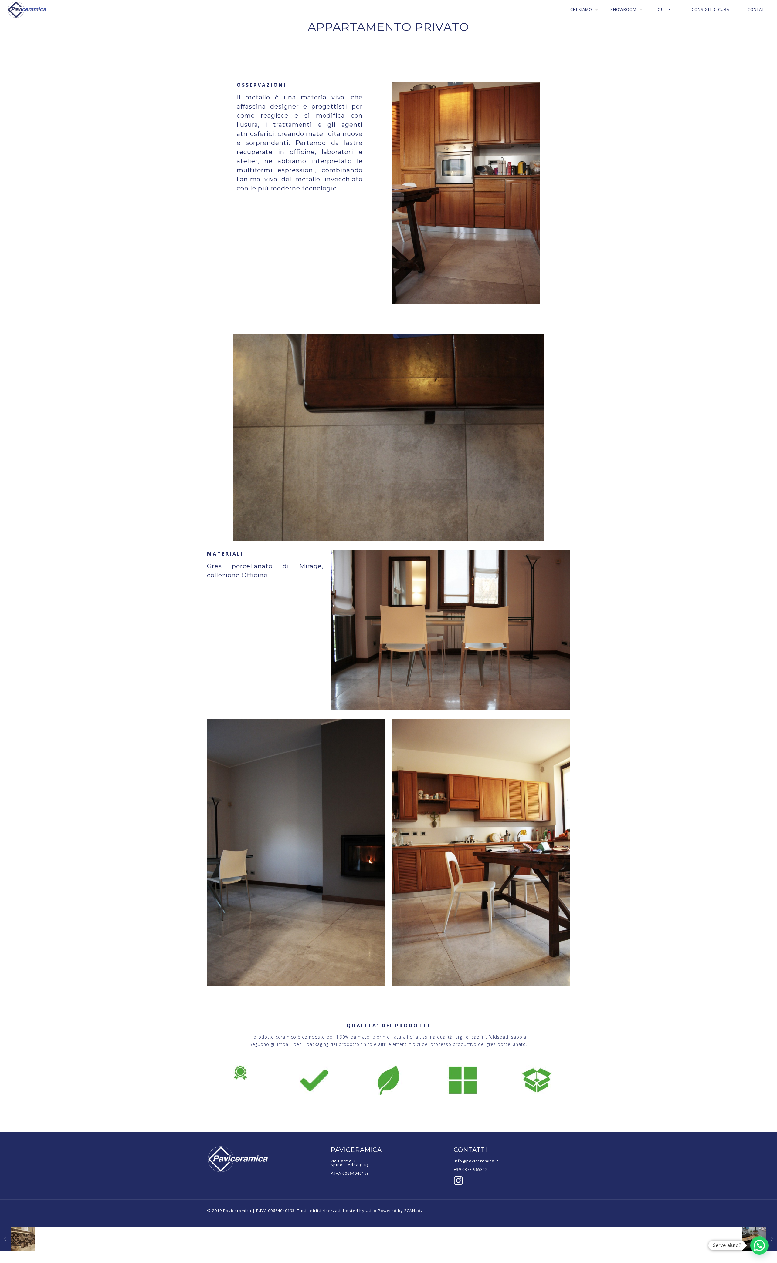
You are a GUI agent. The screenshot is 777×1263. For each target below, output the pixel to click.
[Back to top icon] (747, 1250)
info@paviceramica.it (476, 1161)
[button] (759, 1245)
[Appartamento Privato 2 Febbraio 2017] (17, 1239)
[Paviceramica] (27, 9)
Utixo (371, 1210)
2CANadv (413, 1210)
